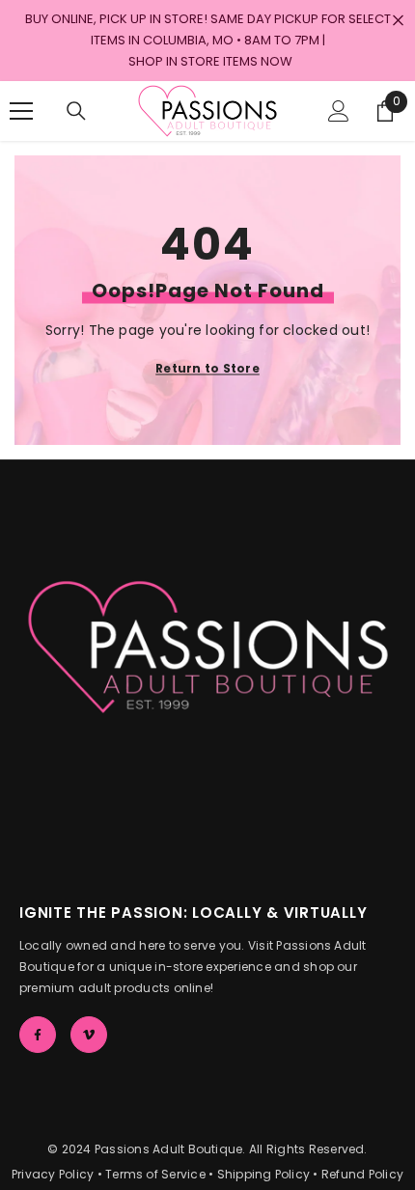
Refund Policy (362, 1174)
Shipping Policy (264, 1174)
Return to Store (207, 367)
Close (398, 21)
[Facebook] (37, 1034)
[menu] (21, 111)
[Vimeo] (88, 1034)
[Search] (76, 111)
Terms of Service (155, 1174)
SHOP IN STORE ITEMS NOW (210, 61)
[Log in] (338, 111)
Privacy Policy (53, 1174)
